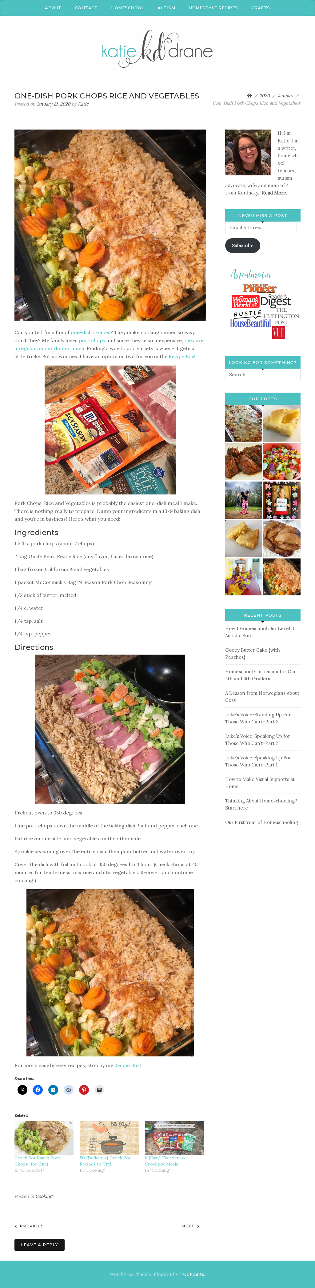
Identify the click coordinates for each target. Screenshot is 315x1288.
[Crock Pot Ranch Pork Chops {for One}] (44, 1138)
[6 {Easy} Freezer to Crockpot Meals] (174, 1138)
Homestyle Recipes (213, 7)
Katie (83, 104)
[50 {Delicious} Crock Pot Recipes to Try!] (109, 1138)
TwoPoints (192, 1274)
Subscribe (242, 245)
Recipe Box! (182, 356)
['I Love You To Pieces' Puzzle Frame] (282, 500)
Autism (166, 7)
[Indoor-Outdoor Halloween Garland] (243, 577)
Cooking (43, 1196)
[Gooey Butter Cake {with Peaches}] (282, 423)
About (53, 7)
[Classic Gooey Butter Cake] (243, 538)
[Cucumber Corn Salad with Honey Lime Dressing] (282, 462)
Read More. (274, 193)
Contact (86, 7)
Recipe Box (127, 1065)
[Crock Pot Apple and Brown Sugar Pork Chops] (282, 538)
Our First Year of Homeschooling (261, 822)
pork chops (91, 340)
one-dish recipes (90, 332)
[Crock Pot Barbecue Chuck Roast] (243, 462)
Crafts (261, 7)
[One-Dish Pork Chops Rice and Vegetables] (282, 577)
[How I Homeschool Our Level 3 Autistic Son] (243, 500)
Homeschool (127, 7)
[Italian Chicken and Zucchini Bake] (243, 423)
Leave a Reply (39, 1244)
